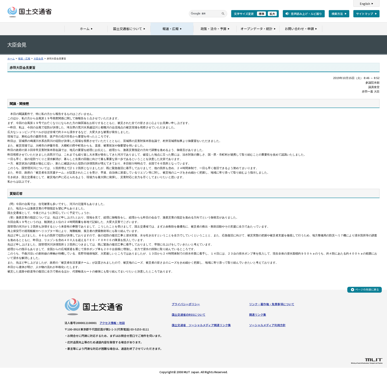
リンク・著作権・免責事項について (271, 304)
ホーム (11, 58)
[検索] (223, 13)
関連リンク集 (257, 315)
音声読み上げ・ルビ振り (306, 14)
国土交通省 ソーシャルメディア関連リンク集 (201, 325)
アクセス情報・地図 (112, 323)
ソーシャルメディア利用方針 (267, 325)
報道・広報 (24, 58)
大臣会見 (38, 58)
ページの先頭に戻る (367, 289)
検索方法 (337, 14)
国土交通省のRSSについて (188, 315)
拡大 (272, 14)
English (365, 4)
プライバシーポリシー (186, 304)
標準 (261, 14)
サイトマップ (364, 14)
